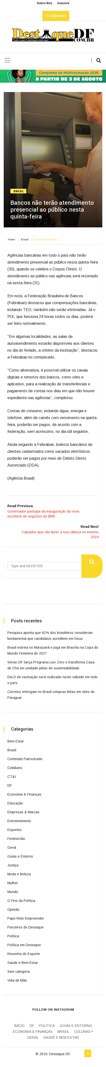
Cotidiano (14, 768)
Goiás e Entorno (20, 856)
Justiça (12, 865)
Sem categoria (18, 971)
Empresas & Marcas (23, 812)
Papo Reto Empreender (25, 918)
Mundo (12, 892)
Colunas (82, 1032)
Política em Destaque (24, 945)
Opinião (13, 909)
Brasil (19, 191)
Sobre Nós (44, 3)
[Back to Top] (87, 1053)
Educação (15, 803)
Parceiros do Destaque (25, 927)
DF (9, 785)
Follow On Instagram (53, 1009)
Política (13, 936)
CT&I (11, 777)
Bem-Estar (15, 741)
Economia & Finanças (24, 794)
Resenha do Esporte (23, 954)
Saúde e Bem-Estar (22, 963)
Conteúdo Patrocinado (24, 759)
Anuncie (63, 3)
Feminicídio (16, 839)
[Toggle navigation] (7, 60)
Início (19, 1026)
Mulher (12, 883)
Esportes (14, 830)
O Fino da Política (21, 901)
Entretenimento (19, 821)
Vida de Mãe (17, 980)
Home (11, 239)
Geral (11, 847)
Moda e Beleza (19, 874)
